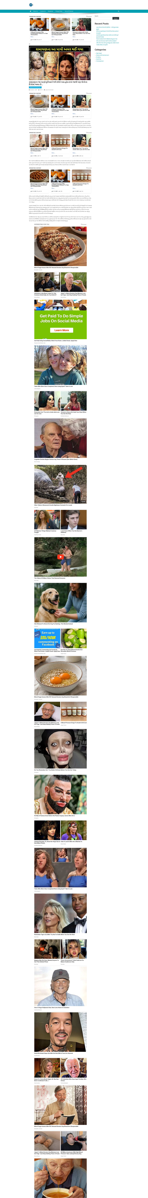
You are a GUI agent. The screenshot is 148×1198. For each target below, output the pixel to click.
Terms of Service (69, 11)
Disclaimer (50, 11)
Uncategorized (99, 61)
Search (96, 16)
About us (35, 11)
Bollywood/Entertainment (35, 87)
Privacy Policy (59, 11)
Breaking (98, 57)
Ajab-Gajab (99, 53)
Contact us (43, 11)
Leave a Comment (49, 89)
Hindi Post (98, 59)
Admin (41, 89)
